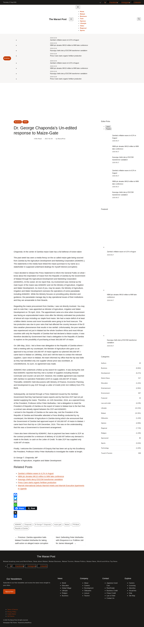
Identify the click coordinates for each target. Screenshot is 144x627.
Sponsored (104, 438)
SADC (26, 122)
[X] (49, 512)
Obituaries (104, 418)
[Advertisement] (72, 100)
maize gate (57, 524)
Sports (103, 443)
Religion (103, 433)
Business (18, 122)
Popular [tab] (108, 129)
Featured (104, 398)
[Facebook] (49, 494)
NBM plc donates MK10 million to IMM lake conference (69, 45)
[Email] (49, 501)
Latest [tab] (108, 126)
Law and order (106, 403)
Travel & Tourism (106, 453)
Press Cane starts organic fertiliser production (65, 56)
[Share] (49, 516)
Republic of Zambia (21, 528)
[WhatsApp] (49, 505)
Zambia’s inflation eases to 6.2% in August (64, 40)
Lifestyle (104, 408)
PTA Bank (76, 524)
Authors (103, 363)
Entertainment (105, 388)
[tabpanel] (121, 149)
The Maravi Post (58, 19)
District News (105, 378)
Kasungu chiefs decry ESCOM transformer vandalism (68, 50)
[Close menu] (78, 7)
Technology (105, 448)
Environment (105, 393)
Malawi (67, 524)
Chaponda (28, 524)
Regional (104, 428)
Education (104, 383)
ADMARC (18, 524)
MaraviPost (61, 138)
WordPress (28, 622)
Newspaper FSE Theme (10, 622)
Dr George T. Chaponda (43, 524)
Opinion (103, 423)
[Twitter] (49, 498)
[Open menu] (71, 19)
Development (105, 373)
